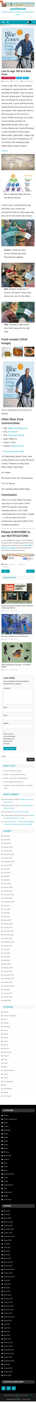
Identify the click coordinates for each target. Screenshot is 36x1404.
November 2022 (9, 978)
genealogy (7, 1026)
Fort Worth (13, 432)
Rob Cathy (16, 81)
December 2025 (9, 854)
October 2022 (8, 982)
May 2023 (7, 956)
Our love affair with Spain (21, 812)
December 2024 (9, 894)
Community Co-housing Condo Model (31, 571)
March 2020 (7, 1000)
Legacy (6, 1041)
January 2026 (8, 851)
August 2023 (8, 946)
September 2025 (9, 861)
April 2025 (7, 880)
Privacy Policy (26, 1399)
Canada (6, 1023)
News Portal (7, 1052)
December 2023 (9, 931)
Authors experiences (8, 78)
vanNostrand (8, 1089)
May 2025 (7, 876)
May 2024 (7, 913)
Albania (6, 1012)
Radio (5, 1059)
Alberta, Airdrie (17, 446)
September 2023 (9, 942)
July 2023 (7, 949)
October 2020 (8, 997)
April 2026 (7, 840)
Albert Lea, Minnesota (17, 428)
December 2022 (9, 975)
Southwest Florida (16, 435)
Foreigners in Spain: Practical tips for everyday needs (18, 787)
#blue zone (21, 564)
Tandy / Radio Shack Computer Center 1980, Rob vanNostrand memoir (17, 607)
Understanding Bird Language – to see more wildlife (16, 666)
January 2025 (8, 891)
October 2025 (8, 858)
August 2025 (8, 865)
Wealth (6, 1092)
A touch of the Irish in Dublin (12, 771)
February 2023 (8, 968)
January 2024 (8, 927)
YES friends (7, 1096)
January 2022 (8, 993)
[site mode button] (29, 22)
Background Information (13, 1399)
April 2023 (7, 960)
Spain (5, 1067)
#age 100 (12, 564)
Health (26, 78)
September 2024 (9, 902)
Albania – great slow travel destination (16, 778)
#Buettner (6, 567)
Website (5, 723)
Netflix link (4, 151)
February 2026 (8, 847)
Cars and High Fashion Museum (13, 782)
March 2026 (7, 843)
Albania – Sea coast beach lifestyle (15, 774)
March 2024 (7, 920)
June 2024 (7, 909)
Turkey (6, 1078)
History (6, 1037)
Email (5, 715)
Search (3, 756)
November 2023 (9, 935)
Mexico (6, 1045)
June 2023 (7, 953)
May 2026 (7, 836)
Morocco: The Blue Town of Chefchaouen (15, 636)
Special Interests (9, 1070)
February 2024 (8, 924)
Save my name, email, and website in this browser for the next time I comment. (9, 739)
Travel (6, 1074)
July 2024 (7, 905)
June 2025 (7, 872)
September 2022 (9, 986)
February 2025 (8, 887)
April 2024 (7, 916)
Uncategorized (8, 1081)
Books (19, 78)
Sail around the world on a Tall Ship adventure (7, 571)
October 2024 (8, 898)
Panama (6, 1056)
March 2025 (7, 883)
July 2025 (7, 869)
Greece (6, 1030)
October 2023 (8, 938)
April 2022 (7, 989)
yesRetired (18, 9)
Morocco (6, 1048)
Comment (7, 688)
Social (5, 1063)
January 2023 (8, 971)
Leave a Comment (27, 81)
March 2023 (7, 964)
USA (5, 1085)
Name (5, 707)
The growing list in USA (13, 451)
